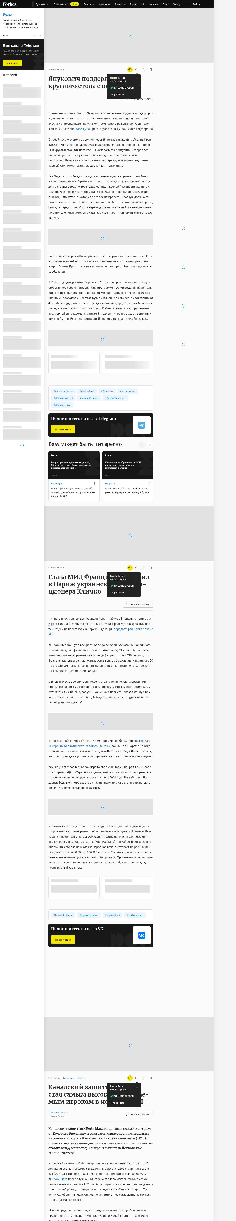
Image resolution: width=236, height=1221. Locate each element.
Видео (133, 4)
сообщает (60, 1140)
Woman (154, 4)
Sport (165, 4)
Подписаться (63, 390)
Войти (196, 4)
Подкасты (120, 4)
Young (176, 4)
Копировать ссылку (140, 87)
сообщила (83, 118)
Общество (110, 444)
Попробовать (117, 83)
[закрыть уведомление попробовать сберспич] (137, 68)
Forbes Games (65, 4)
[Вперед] (159, 324)
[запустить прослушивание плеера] (137, 58)
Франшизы (104, 4)
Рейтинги (89, 4)
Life (143, 4)
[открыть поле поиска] (208, 4)
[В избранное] (95, 444)
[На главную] (10, 4)
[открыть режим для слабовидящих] (130, 58)
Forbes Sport (57, 444)
